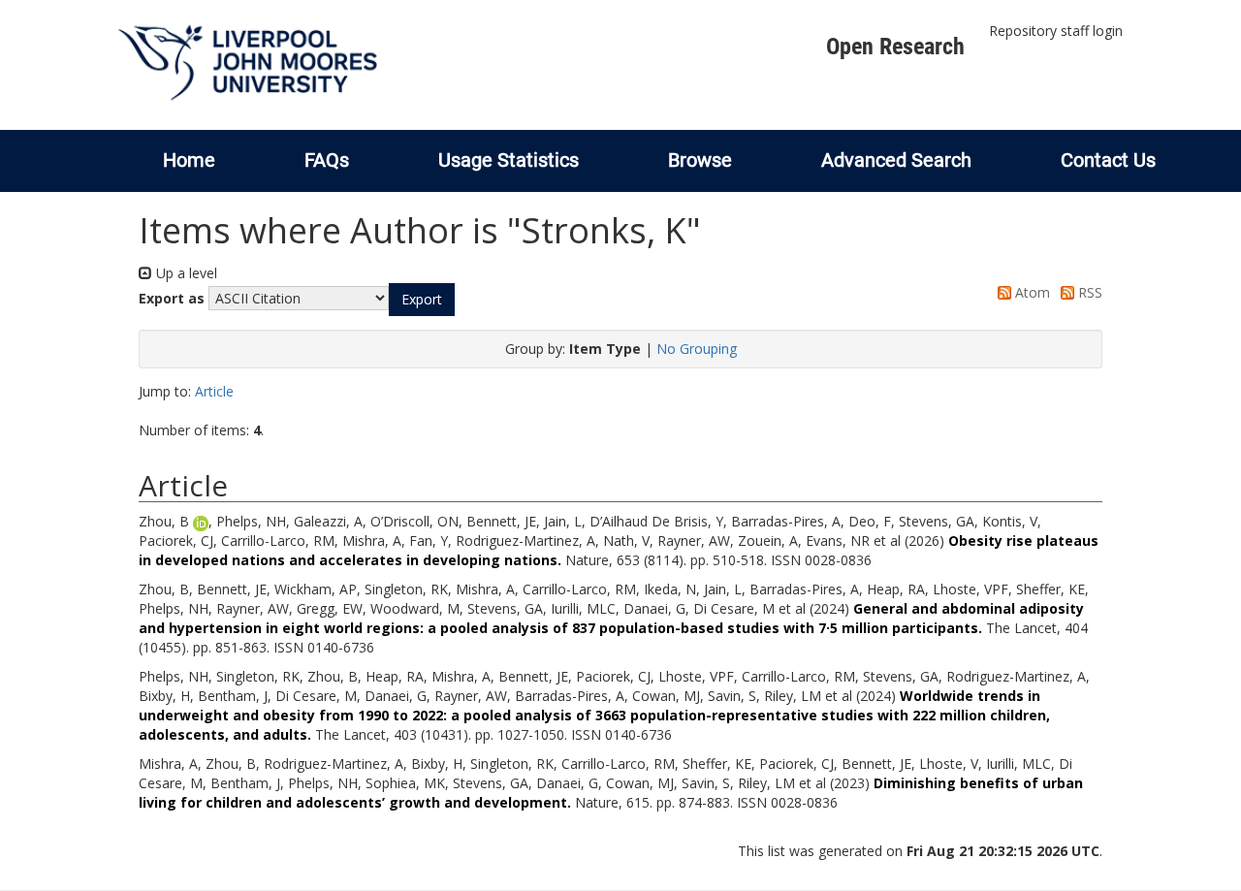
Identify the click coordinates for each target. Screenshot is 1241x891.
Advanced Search (896, 160)
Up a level (184, 273)
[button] (422, 299)
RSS (1088, 292)
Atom (1030, 292)
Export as (172, 298)
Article (214, 391)
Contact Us (1108, 160)
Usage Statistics (508, 160)
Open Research (895, 46)
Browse (700, 160)
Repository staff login (1056, 30)
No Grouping (696, 348)
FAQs (326, 160)
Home (189, 160)
